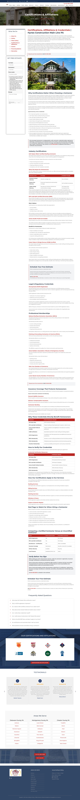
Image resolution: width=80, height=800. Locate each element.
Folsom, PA (33, 777)
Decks (23, 5)
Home (10, 5)
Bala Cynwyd (40, 725)
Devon (63, 725)
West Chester (63, 743)
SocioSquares (58, 797)
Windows (42, 5)
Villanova (32, 775)
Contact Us (71, 5)
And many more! (34, 791)
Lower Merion (40, 723)
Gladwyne (40, 728)
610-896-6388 (23, 1)
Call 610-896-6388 (40, 754)
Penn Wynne (40, 734)
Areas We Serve (61, 5)
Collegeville (40, 743)
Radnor (17, 725)
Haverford (16, 734)
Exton (63, 734)
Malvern (63, 731)
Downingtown (63, 740)
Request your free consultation (35, 54)
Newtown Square (17, 728)
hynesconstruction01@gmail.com (33, 1)
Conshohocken (40, 737)
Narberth (40, 731)
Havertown (16, 731)
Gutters (36, 5)
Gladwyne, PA (33, 785)
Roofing (18, 5)
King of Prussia (40, 740)
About (14, 5)
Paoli (63, 728)
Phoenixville (63, 737)
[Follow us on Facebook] (9, 778)
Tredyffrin (63, 723)
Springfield (16, 740)
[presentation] (4, 691)
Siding (26, 5)
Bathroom (31, 5)
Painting (47, 5)
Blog (67, 5)
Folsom (17, 743)
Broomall (17, 737)
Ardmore (17, 723)
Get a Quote (40, 758)
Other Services (53, 5)
